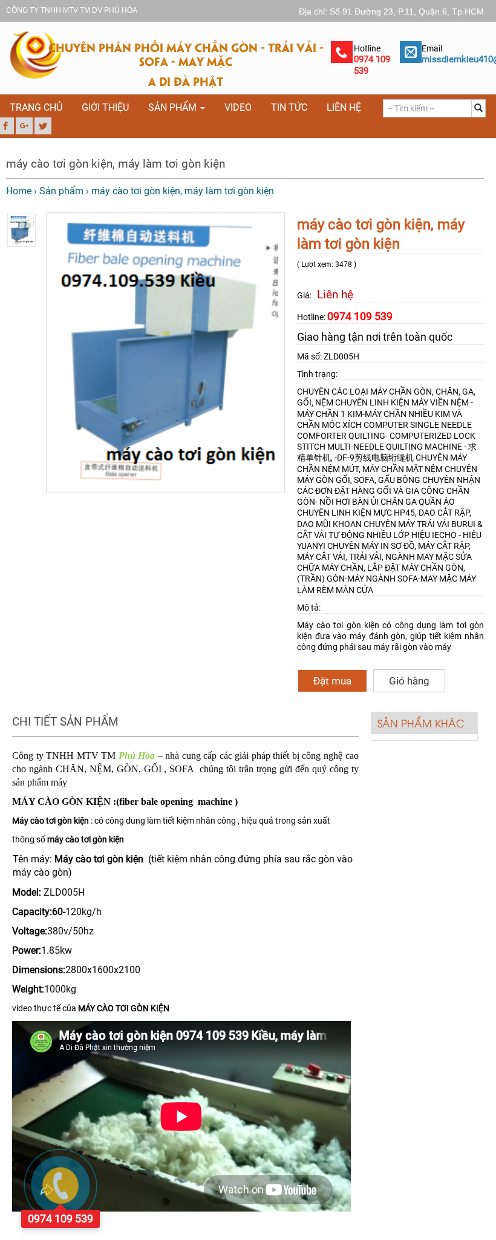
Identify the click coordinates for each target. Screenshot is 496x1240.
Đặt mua (332, 681)
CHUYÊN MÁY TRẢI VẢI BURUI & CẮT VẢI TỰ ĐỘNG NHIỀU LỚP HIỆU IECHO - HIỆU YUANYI (390, 535)
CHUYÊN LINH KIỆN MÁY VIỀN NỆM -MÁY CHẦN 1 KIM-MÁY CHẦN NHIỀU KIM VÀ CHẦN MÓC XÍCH (385, 413)
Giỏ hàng (409, 681)
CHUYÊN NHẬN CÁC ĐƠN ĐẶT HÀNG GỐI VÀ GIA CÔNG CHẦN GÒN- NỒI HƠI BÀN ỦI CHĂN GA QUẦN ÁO (388, 491)
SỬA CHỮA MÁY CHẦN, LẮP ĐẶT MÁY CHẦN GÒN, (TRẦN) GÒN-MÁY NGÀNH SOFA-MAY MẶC (384, 567)
